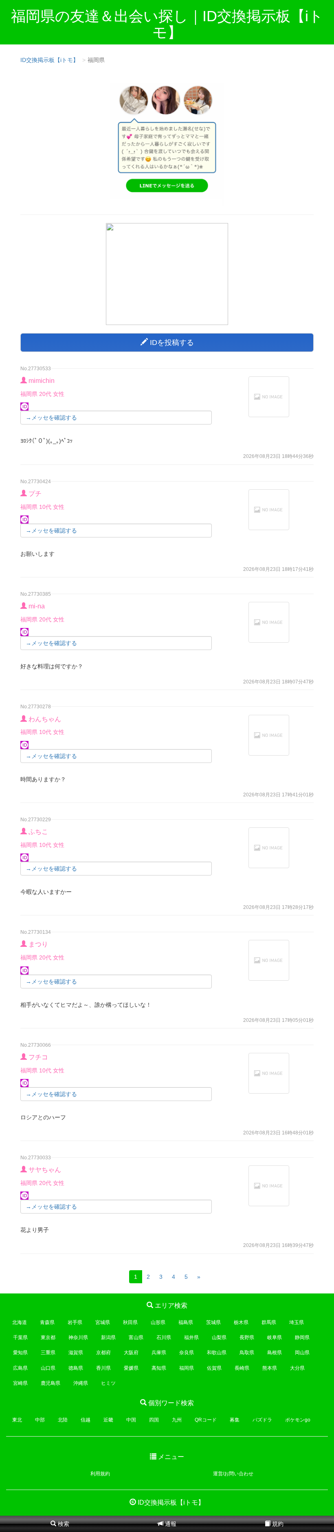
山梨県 (219, 1337)
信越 (85, 1420)
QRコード (206, 1420)
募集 (235, 1420)
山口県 (48, 1368)
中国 (131, 1420)
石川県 (163, 1337)
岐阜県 (274, 1337)
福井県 (191, 1337)
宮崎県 (20, 1383)
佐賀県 (214, 1368)
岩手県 (75, 1322)
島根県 (274, 1352)
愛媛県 (131, 1368)
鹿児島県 (50, 1383)
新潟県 (108, 1337)
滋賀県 (75, 1352)
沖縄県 (80, 1383)
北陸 (63, 1420)
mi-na (37, 606)
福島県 (185, 1322)
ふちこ (38, 831)
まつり (38, 944)
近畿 (108, 1420)
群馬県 (268, 1322)
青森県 (47, 1322)
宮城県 (102, 1322)
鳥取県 (247, 1352)
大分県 (297, 1368)
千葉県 (20, 1337)
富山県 (136, 1337)
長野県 (247, 1337)
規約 (276, 1524)
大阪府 (131, 1352)
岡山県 (302, 1352)
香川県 (103, 1368)
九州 (177, 1420)
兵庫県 (159, 1352)
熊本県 (269, 1368)
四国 (154, 1420)
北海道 (19, 1322)
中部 (40, 1420)
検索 (62, 1524)
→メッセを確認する (51, 417)
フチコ (38, 1057)
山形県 (158, 1322)
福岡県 (186, 1368)
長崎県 (242, 1368)
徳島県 (75, 1368)
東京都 (48, 1337)
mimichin (42, 380)
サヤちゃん (45, 1169)
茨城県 (213, 1322)
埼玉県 (296, 1322)
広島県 (20, 1368)
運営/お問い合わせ (233, 1474)
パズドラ (262, 1420)
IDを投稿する (171, 342)
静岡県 (302, 1337)
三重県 (48, 1352)
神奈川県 (78, 1337)
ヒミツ (108, 1383)
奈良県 (186, 1352)
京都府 (103, 1352)
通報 (169, 1524)
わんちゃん (45, 719)
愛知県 (20, 1352)
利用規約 (100, 1474)
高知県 (159, 1368)
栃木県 (241, 1322)
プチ (35, 493)
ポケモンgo (297, 1420)
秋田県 (130, 1322)
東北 (17, 1420)
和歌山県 (216, 1352)
